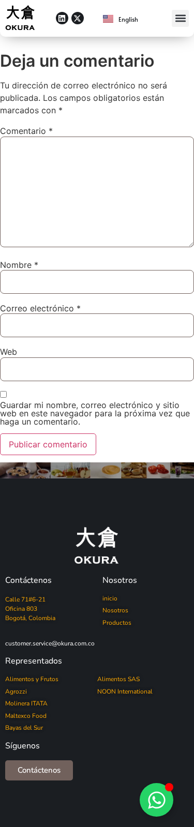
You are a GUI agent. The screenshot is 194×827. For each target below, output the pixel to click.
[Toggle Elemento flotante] (156, 800)
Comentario (26, 131)
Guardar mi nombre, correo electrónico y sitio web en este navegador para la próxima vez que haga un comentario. (95, 413)
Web (8, 352)
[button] (180, 18)
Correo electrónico (40, 308)
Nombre (19, 265)
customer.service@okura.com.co (50, 643)
